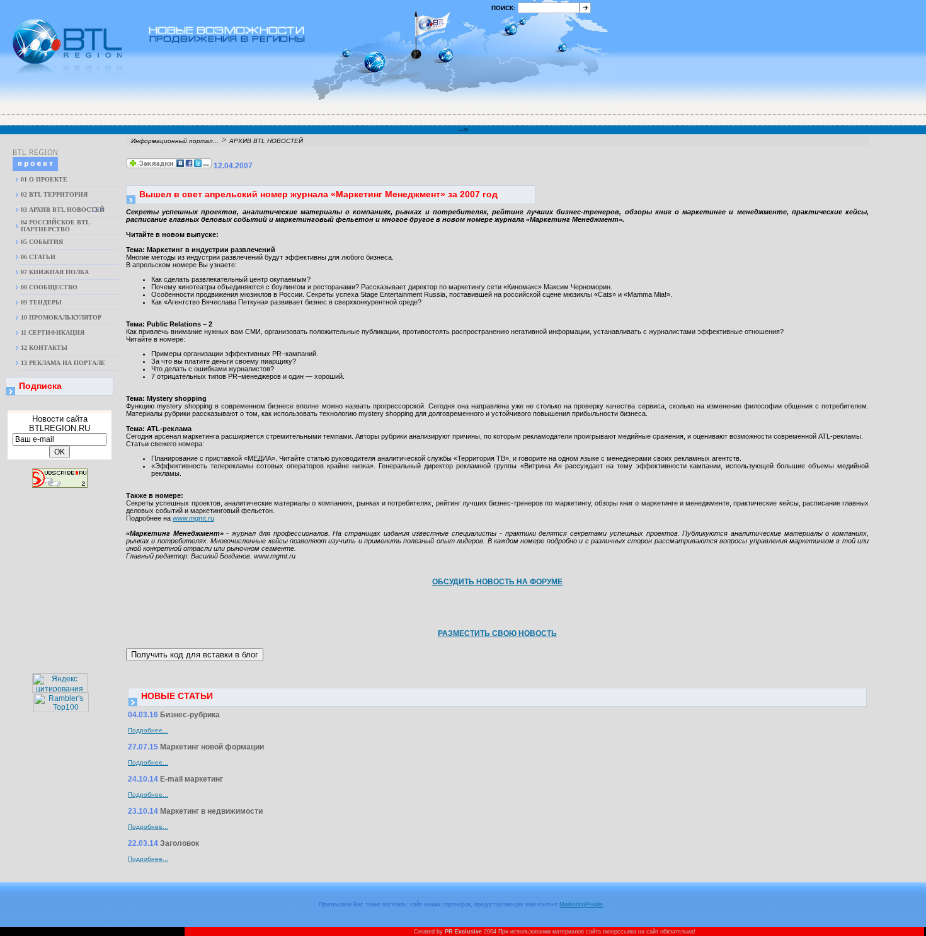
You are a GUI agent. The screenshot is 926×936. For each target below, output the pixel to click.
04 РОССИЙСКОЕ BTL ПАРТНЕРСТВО (55, 226)
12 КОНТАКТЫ (44, 347)
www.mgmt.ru (193, 518)
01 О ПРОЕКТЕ (44, 179)
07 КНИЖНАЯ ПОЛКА (55, 272)
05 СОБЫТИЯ (42, 241)
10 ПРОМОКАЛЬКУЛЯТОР (61, 317)
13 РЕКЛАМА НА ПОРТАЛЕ (63, 362)
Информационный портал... (175, 140)
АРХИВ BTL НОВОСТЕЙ (266, 140)
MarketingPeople (581, 904)
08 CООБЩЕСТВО (49, 287)
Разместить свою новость (497, 633)
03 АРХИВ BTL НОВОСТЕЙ (63, 209)
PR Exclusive (463, 931)
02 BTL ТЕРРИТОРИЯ (54, 194)
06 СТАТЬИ (38, 256)
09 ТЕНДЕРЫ (41, 302)
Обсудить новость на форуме (497, 581)
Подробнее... (148, 730)
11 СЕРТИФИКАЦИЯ (52, 332)
